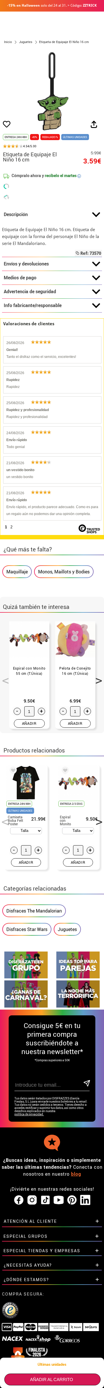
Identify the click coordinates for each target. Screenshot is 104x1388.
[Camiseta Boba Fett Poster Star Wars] (12, 771)
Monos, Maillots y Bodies (64, 571)
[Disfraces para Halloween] (78, 1006)
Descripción (16, 214)
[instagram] (32, 1200)
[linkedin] (85, 1200)
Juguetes (67, 929)
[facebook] (19, 1200)
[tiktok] (45, 1200)
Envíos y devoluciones (26, 264)
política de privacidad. (29, 1114)
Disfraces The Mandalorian (34, 911)
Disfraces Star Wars (26, 929)
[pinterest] (72, 1200)
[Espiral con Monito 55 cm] (64, 771)
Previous (3, 677)
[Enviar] (86, 1084)
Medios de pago (20, 277)
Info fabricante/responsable (33, 305)
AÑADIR (29, 723)
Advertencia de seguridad (30, 291)
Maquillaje (17, 571)
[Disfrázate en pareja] (78, 977)
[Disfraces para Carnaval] (26, 1006)
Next (97, 677)
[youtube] (58, 1200)
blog (76, 1174)
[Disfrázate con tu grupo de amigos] (26, 977)
